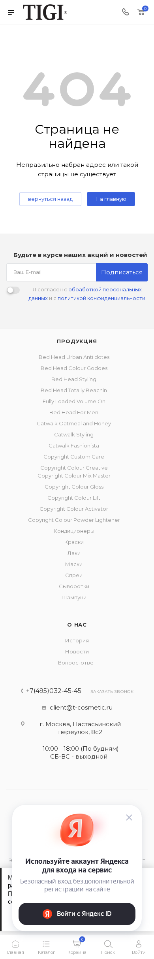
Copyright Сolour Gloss (74, 486)
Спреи (74, 575)
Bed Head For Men (73, 412)
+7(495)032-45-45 (53, 691)
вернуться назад (50, 199)
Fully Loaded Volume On (74, 401)
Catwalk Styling (74, 434)
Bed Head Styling (73, 379)
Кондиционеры (74, 531)
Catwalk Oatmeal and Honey (74, 423)
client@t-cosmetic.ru (81, 707)
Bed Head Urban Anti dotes (74, 357)
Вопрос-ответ (77, 662)
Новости (77, 651)
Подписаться (122, 272)
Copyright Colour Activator (73, 509)
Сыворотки (74, 586)
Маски (74, 564)
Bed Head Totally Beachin (74, 390)
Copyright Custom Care (73, 456)
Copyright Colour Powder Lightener (74, 520)
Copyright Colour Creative (74, 467)
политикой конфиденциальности (101, 298)
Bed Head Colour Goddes (74, 368)
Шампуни (74, 597)
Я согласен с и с (86, 293)
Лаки (74, 553)
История (77, 640)
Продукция (77, 341)
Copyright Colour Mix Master (74, 475)
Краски (74, 542)
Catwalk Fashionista (74, 445)
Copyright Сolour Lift (73, 498)
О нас (77, 624)
